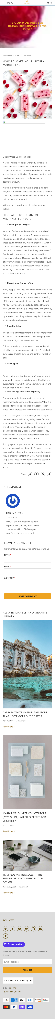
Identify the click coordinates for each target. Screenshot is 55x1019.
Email (7, 566)
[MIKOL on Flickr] (45, 928)
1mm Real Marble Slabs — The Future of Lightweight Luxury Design (23, 878)
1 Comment (26, 56)
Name (7, 555)
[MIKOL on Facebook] (13, 928)
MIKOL (13, 988)
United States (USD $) (16, 980)
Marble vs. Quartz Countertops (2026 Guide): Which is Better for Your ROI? (24, 817)
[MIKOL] (27, 3)
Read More (8, 726)
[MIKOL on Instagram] (34, 928)
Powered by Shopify (12, 992)
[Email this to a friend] (48, 474)
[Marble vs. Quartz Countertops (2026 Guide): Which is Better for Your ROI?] (27, 772)
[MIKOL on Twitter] (6, 928)
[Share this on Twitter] (29, 474)
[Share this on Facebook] (36, 474)
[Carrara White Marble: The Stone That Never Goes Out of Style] (27, 664)
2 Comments (21, 721)
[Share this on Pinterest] (42, 474)
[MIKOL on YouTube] (20, 928)
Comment (9, 578)
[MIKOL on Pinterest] (27, 928)
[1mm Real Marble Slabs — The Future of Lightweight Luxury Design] (27, 855)
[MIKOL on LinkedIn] (41, 928)
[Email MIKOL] (6, 936)
